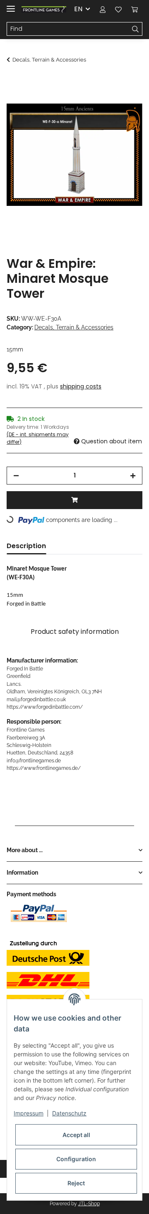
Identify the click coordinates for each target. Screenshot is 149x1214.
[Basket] (134, 9)
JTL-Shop (89, 1204)
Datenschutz (69, 1113)
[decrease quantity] (16, 475)
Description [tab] (26, 546)
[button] (103, 9)
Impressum (28, 1113)
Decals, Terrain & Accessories (73, 327)
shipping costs (80, 386)
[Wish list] (118, 9)
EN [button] (78, 9)
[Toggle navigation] (11, 5)
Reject (76, 1183)
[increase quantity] (133, 475)
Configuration (76, 1158)
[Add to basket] (13, 82)
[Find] (135, 29)
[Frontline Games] (44, 9)
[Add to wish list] (125, 102)
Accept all (76, 1134)
